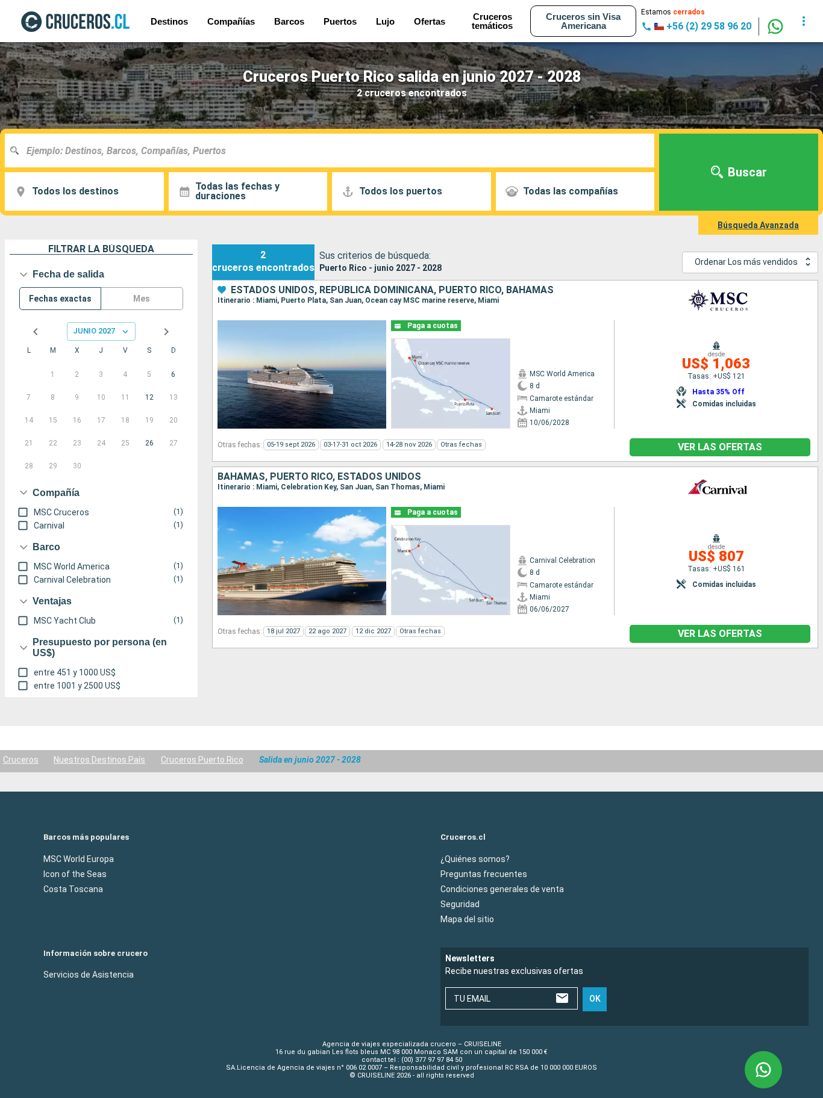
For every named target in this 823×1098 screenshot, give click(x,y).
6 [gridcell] (173, 374)
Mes (141, 298)
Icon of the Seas (75, 873)
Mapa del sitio (467, 918)
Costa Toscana (73, 888)
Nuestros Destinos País (99, 760)
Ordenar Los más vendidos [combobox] (746, 262)
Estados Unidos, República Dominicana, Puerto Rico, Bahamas (392, 290)
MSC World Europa (78, 858)
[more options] (803, 21)
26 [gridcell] (149, 443)
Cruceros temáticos (492, 21)
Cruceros (21, 760)
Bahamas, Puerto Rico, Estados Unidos (319, 477)
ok (595, 998)
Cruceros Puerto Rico (202, 760)
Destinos (169, 21)
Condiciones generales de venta (502, 888)
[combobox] (334, 150)
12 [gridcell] (149, 397)
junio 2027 (94, 330)
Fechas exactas (60, 298)
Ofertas (429, 21)
